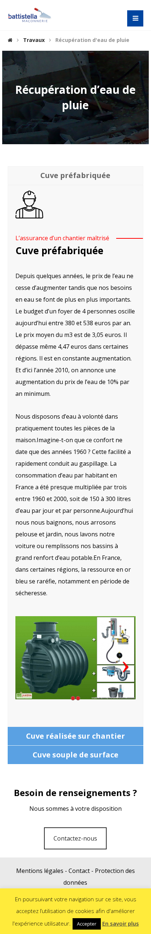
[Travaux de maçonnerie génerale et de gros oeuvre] (30, 15)
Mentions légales (39, 871)
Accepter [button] (86, 923)
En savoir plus (120, 923)
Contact (79, 871)
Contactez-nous (75, 838)
